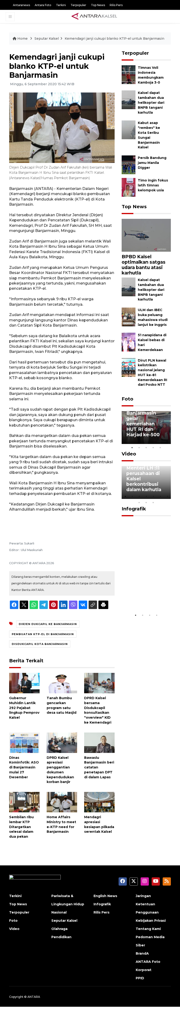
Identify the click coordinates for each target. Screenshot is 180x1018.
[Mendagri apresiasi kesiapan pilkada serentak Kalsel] (99, 802)
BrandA (142, 953)
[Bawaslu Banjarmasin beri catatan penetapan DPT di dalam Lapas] (99, 742)
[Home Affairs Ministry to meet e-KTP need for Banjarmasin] (62, 802)
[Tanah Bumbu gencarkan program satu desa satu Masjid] (62, 683)
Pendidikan (61, 937)
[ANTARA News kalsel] (94, 16)
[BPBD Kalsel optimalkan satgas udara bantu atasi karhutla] (146, 235)
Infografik (134, 509)
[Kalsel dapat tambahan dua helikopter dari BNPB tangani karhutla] (128, 99)
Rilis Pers (116, 5)
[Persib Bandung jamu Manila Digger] (128, 164)
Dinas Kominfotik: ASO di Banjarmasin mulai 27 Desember (24, 767)
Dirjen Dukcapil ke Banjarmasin (48, 624)
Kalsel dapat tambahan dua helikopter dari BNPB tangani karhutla (151, 102)
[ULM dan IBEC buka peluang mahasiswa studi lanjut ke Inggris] (128, 316)
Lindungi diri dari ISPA (141, 599)
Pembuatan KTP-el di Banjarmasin (43, 634)
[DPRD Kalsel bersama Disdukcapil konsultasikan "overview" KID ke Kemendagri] (99, 683)
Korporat (143, 970)
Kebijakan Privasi (151, 920)
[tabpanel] (146, 427)
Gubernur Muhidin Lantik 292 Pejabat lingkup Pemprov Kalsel (24, 708)
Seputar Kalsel (46, 38)
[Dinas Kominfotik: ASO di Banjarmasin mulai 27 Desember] (24, 742)
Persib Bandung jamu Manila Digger (152, 163)
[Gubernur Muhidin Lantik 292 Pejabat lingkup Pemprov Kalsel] (24, 683)
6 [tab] (160, 496)
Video (129, 454)
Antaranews (21, 5)
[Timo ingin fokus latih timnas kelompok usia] (128, 187)
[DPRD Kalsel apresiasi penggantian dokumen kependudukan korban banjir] (62, 742)
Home (22, 38)
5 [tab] (160, 447)
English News (105, 896)
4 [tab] (153, 447)
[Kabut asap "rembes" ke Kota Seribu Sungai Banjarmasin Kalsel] (128, 129)
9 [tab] (146, 502)
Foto (127, 399)
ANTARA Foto (148, 962)
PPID (140, 978)
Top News (98, 5)
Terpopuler (78, 5)
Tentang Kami (148, 929)
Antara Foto (43, 5)
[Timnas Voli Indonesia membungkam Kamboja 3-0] (128, 74)
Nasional (59, 912)
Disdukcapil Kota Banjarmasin (40, 644)
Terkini (61, 5)
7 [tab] (167, 496)
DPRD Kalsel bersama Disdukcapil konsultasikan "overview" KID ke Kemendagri (97, 710)
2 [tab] (139, 447)
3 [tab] (146, 447)
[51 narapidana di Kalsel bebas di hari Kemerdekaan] (128, 342)
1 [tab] (132, 447)
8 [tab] (139, 502)
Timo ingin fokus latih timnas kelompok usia (153, 185)
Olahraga (59, 929)
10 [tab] (153, 502)
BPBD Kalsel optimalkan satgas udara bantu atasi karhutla (143, 265)
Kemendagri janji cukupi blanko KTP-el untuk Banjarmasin (114, 38)
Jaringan (143, 896)
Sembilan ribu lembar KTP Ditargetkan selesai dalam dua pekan (21, 827)
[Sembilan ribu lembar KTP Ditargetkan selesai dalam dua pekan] (24, 802)
